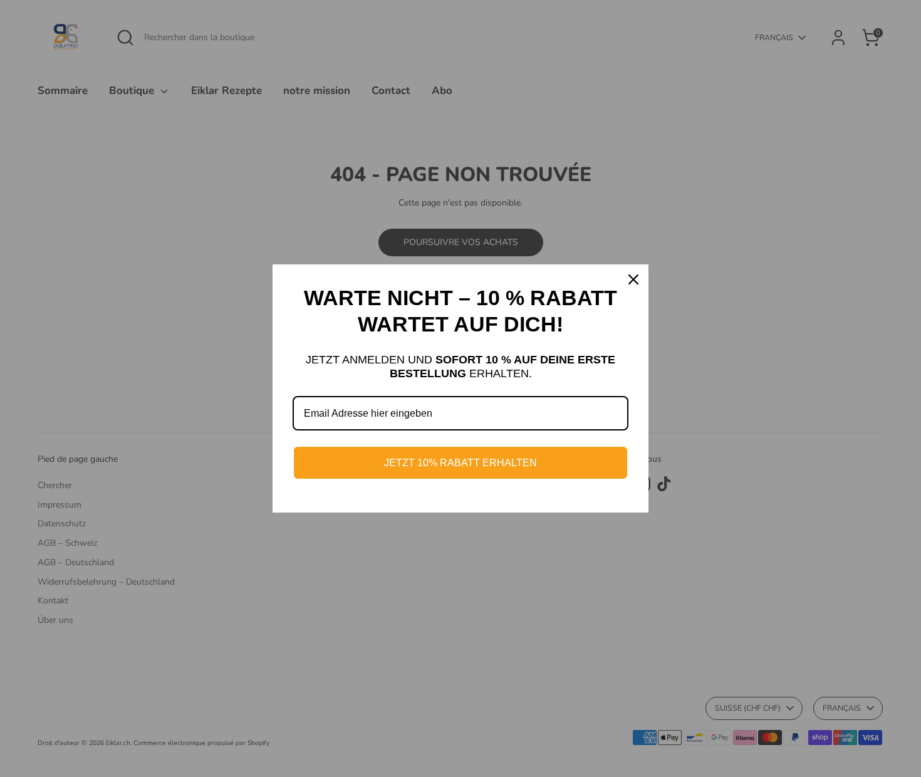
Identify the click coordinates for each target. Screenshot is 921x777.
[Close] (633, 279)
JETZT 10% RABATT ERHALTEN (460, 462)
